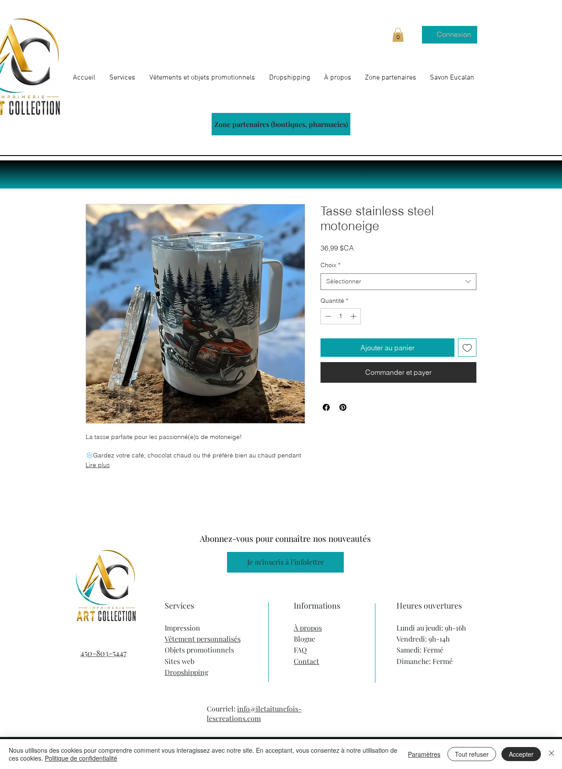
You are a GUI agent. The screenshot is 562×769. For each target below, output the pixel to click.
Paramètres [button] (424, 754)
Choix (330, 265)
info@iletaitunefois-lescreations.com (254, 713)
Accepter (521, 754)
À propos (308, 627)
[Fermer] (551, 754)
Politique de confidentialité (81, 758)
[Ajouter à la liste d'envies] (467, 347)
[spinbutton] (341, 316)
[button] (398, 35)
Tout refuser (472, 754)
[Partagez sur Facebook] (326, 407)
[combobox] (398, 281)
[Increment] (354, 316)
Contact (306, 661)
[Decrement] (327, 316)
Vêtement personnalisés (203, 638)
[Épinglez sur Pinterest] (343, 407)
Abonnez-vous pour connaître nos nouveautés (285, 538)
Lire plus (98, 465)
